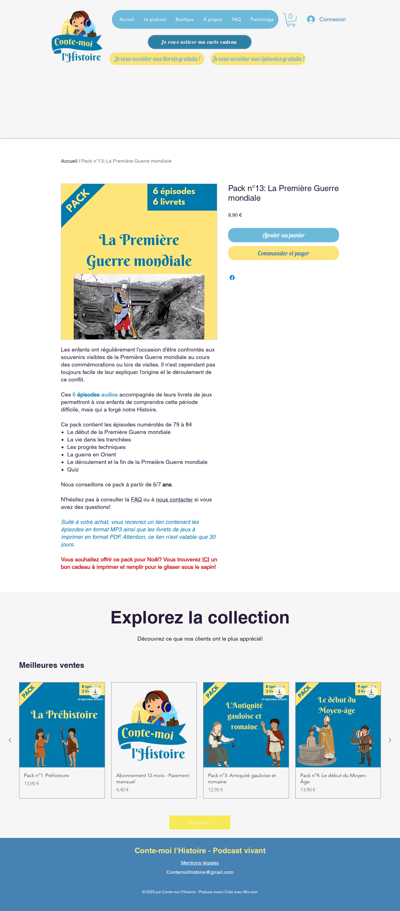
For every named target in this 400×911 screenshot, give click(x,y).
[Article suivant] (390, 740)
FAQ (136, 499)
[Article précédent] (10, 740)
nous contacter (174, 499)
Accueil (69, 161)
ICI (205, 559)
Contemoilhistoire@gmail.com (200, 872)
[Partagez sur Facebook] (232, 277)
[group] (200, 740)
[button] (291, 20)
